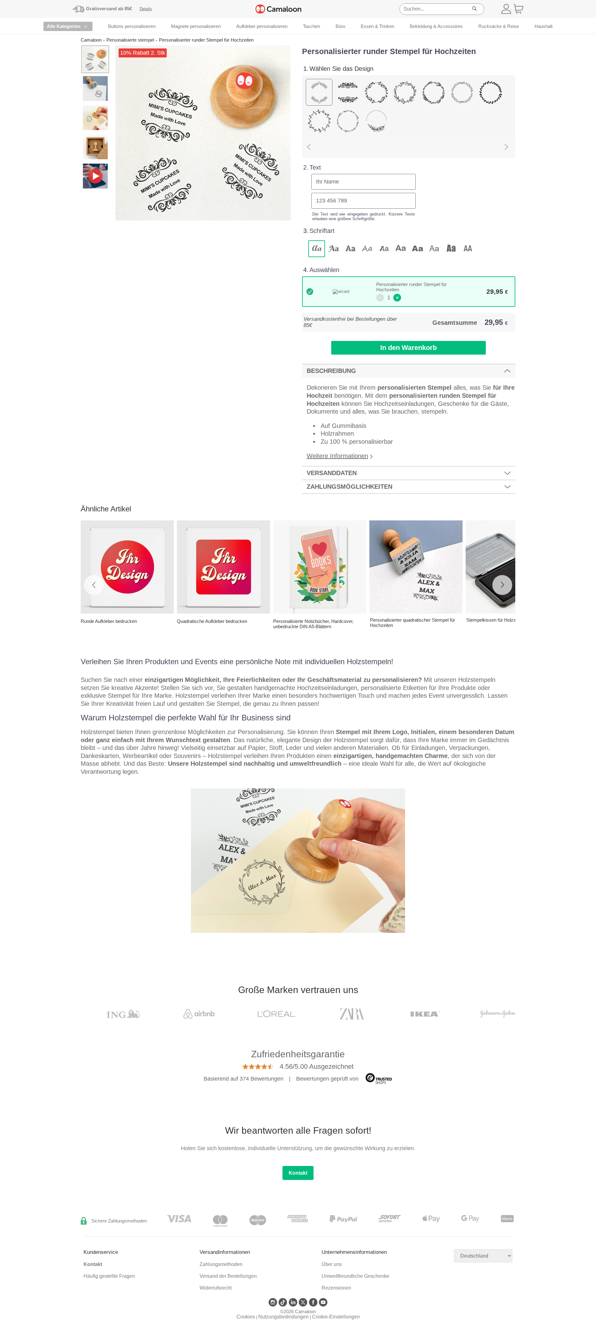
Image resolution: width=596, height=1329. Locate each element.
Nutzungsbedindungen (283, 1316)
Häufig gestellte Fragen (109, 1276)
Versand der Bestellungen (228, 1276)
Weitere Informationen (337, 455)
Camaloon (91, 40)
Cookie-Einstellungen (336, 1316)
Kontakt (298, 1173)
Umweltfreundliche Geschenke (355, 1276)
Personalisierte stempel (130, 40)
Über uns (332, 1264)
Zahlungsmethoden (221, 1264)
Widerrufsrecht (216, 1287)
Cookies (246, 1316)
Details (146, 9)
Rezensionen (336, 1287)
